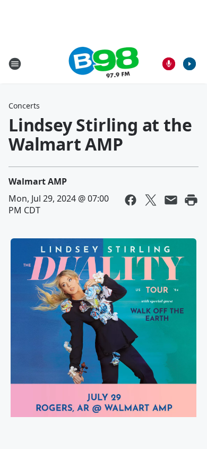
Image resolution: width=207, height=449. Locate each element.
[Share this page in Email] (170, 200)
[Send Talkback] (168, 63)
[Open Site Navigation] (14, 63)
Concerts (24, 106)
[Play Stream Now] (189, 63)
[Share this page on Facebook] (130, 200)
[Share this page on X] (150, 200)
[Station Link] (104, 63)
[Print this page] (191, 200)
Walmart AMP (37, 181)
